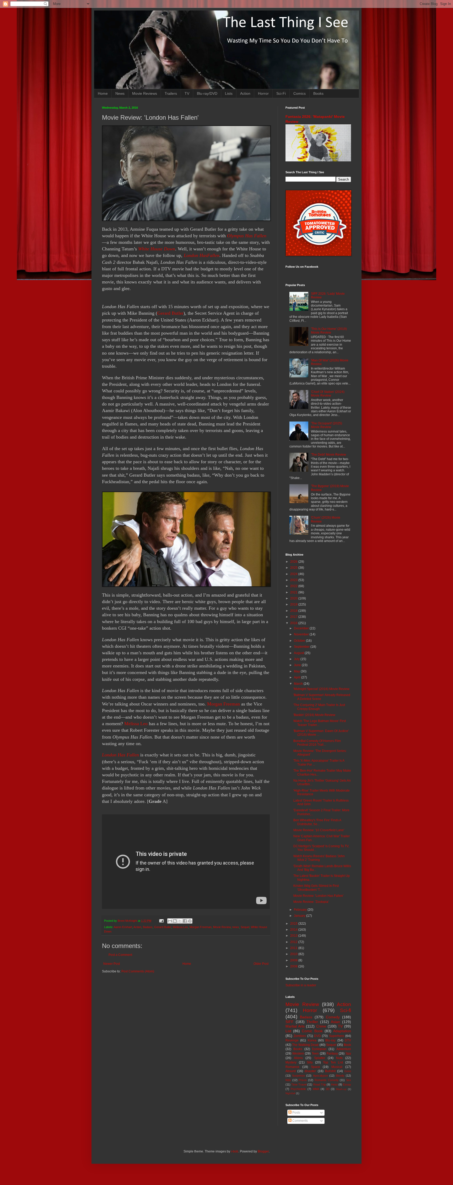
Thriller (312, 1022)
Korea (312, 1040)
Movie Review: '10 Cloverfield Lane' (318, 830)
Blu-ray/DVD (207, 93)
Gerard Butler (170, 313)
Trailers (171, 93)
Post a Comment (120, 955)
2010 (294, 954)
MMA (316, 1089)
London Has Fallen (120, 754)
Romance (292, 1067)
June (298, 665)
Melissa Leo (136, 723)
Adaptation (342, 1031)
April (297, 677)
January (300, 916)
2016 (294, 623)
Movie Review (222, 927)
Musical (336, 1067)
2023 (294, 580)
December (302, 628)
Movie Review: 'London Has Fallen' (318, 896)
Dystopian (319, 1049)
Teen (315, 1053)
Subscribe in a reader (300, 985)
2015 (294, 923)
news (235, 927)
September (302, 647)
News (120, 93)
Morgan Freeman (223, 704)
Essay (347, 1084)
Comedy (333, 1017)
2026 (294, 561)
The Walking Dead (305, 1045)
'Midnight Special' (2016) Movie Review (321, 689)
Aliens (298, 1058)
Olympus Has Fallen (246, 235)
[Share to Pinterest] (189, 921)
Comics (299, 93)
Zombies (300, 1036)
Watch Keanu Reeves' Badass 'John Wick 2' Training (319, 858)
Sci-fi (345, 1010)
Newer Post (111, 964)
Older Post (261, 964)
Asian (335, 1022)
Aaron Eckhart (123, 927)
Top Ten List (333, 1062)
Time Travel (298, 1084)
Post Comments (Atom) (137, 971)
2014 (294, 929)
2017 (294, 617)
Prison (303, 1080)
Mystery (290, 1062)
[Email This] (169, 921)
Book (347, 1045)
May (297, 671)
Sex (348, 1080)
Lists (229, 93)
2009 (294, 960)
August (299, 653)
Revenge (292, 1040)
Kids (288, 1080)
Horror (263, 93)
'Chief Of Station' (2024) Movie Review (327, 393)
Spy (348, 1053)
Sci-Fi (281, 93)
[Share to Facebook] (184, 921)
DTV (348, 1040)
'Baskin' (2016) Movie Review (314, 715)
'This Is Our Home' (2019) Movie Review (329, 330)
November (302, 634)
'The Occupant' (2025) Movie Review (326, 425)
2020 (294, 598)
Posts (296, 1112)
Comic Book (312, 1031)
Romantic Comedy (327, 1080)
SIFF (289, 1022)
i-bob (234, 1151)
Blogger (263, 1151)
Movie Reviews (144, 93)
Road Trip (319, 1084)
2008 (294, 966)
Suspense (298, 1075)
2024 (294, 574)
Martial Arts (295, 1026)
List (288, 1031)
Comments (300, 1121)
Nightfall (290, 1093)
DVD (317, 1036)
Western (298, 1053)
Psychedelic (298, 1089)
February (301, 910)
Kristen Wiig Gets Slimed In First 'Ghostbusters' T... (316, 887)
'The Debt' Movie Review (328, 454)
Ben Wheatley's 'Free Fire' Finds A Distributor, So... (317, 822)
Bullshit (330, 1071)
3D (328, 1089)
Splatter (319, 1058)
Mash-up (341, 1089)
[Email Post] (161, 920)
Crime (321, 1026)
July (297, 659)
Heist (334, 1084)
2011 (294, 948)
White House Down (156, 248)
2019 (294, 604)
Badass (148, 927)
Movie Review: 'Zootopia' (311, 902)
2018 (294, 611)
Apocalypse (320, 1075)
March (299, 684)
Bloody (340, 1075)
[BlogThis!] (174, 921)
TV (187, 93)
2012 (294, 942)
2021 (294, 592)
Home (103, 93)
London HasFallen (201, 255)
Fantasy (332, 1053)
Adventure (343, 1049)
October (300, 640)
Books (318, 93)
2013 (294, 936)
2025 (294, 568)
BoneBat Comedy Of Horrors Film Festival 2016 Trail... (317, 742)
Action (245, 93)
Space (315, 1067)
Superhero (336, 1036)
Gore (347, 1071)
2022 (294, 586)
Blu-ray (330, 1040)
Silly (310, 1062)
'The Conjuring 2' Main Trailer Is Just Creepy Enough (319, 706)
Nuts (339, 1058)
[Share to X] (179, 921)
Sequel (245, 927)
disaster (310, 1071)
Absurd (290, 1071)
